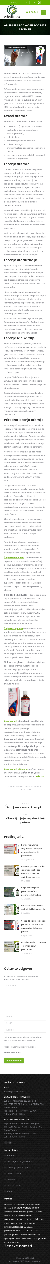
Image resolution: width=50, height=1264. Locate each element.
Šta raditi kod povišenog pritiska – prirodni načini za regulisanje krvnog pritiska (33, 926)
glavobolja (30, 1212)
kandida (34, 1219)
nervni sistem (29, 1227)
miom (20, 1223)
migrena (14, 1223)
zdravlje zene (39, 1238)
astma (37, 1204)
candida (17, 1207)
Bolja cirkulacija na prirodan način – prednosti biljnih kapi (31, 891)
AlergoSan (20, 1204)
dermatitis (8, 1212)
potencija (7, 1235)
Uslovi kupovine (14, 1173)
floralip (15, 1212)
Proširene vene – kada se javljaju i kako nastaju (33, 907)
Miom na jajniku (29, 1223)
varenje (17, 1239)
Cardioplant (10, 721)
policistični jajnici (32, 1231)
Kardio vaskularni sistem (16, 48)
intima (26, 1219)
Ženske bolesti (18, 1246)
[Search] (27, 2)
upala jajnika (9, 1239)
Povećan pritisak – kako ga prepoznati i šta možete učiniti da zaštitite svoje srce (33, 871)
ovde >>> (39, 776)
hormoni (7, 1216)
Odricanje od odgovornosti (19, 1161)
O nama (11, 1179)
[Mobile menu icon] (43, 12)
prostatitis (23, 1235)
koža (42, 1219)
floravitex (22, 1212)
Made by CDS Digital (25, 1258)
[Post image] (11, 849)
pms (22, 1231)
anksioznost (29, 1204)
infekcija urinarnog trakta (13, 1219)
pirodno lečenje (12, 1230)
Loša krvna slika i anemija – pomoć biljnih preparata (33, 946)
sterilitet (32, 1234)
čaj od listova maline (11, 1242)
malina (6, 1223)
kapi (16, 769)
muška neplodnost (13, 1226)
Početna (11, 1155)
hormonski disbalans (22, 1215)
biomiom (7, 1208)
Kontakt (10, 1191)
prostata (15, 1235)
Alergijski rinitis (9, 1204)
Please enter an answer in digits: (20, 1046)
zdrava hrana (26, 1239)
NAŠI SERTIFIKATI (14, 1185)
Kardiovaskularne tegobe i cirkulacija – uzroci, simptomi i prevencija (31, 850)
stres (39, 1235)
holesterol (39, 1212)
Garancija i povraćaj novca (19, 1167)
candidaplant (31, 1207)
